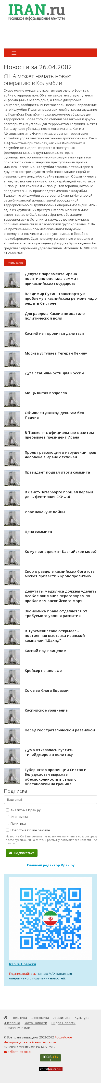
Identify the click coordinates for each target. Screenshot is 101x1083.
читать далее (15, 262)
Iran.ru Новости (22, 964)
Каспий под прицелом (45, 650)
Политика (18, 823)
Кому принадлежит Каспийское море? (61, 551)
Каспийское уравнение (46, 710)
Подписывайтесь (22, 973)
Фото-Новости (36, 1023)
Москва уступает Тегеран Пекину (56, 353)
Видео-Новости (63, 1023)
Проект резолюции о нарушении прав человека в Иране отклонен (60, 455)
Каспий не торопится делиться (54, 333)
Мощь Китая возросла (46, 392)
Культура (82, 1017)
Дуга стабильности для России (54, 372)
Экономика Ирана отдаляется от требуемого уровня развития (56, 613)
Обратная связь (20, 1052)
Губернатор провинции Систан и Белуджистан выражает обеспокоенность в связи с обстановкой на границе (56, 776)
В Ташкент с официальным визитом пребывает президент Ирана (59, 435)
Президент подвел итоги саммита (57, 472)
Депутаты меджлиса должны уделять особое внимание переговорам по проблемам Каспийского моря (61, 596)
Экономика (19, 816)
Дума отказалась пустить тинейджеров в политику (49, 752)
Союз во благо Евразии (47, 690)
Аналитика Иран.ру (25, 810)
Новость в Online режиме (30, 830)
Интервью (12, 1023)
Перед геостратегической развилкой (60, 729)
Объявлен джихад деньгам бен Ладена (54, 415)
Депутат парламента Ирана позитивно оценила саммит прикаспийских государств (51, 278)
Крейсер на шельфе (43, 670)
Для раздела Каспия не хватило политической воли (55, 316)
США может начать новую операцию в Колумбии (38, 79)
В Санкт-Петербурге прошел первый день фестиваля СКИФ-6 (59, 494)
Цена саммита (38, 531)
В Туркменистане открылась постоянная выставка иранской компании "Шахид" (55, 635)
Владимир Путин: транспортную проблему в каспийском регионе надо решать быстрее (61, 298)
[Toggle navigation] (14, 53)
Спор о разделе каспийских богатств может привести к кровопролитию (60, 574)
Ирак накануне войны (45, 511)
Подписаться (23, 853)
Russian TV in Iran (17, 1027)
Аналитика (61, 1017)
